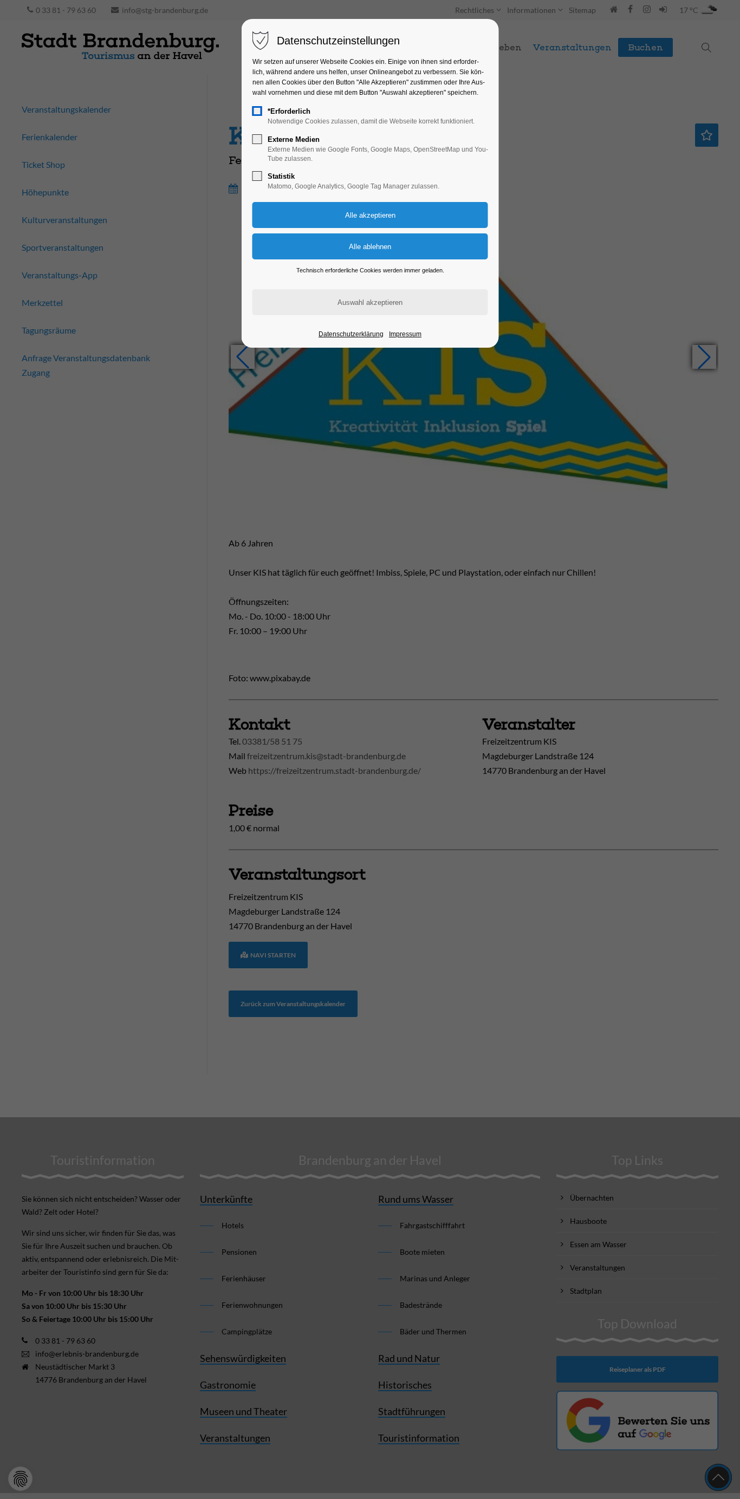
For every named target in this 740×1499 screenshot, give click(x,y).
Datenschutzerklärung (351, 334)
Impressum (405, 334)
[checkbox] (257, 111)
